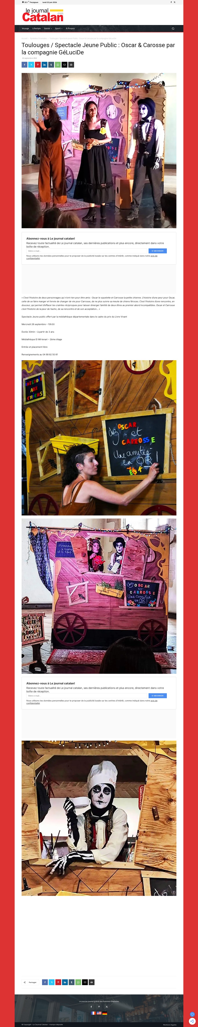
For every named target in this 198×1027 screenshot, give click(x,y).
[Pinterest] (38, 65)
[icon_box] (61, 3)
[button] (173, 28)
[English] (99, 1015)
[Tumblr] (51, 65)
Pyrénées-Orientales (38, 38)
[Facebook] (171, 2)
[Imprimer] (71, 65)
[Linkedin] (44, 65)
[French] (93, 1015)
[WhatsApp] (58, 65)
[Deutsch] (104, 1015)
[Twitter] (174, 2)
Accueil (24, 38)
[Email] (64, 65)
